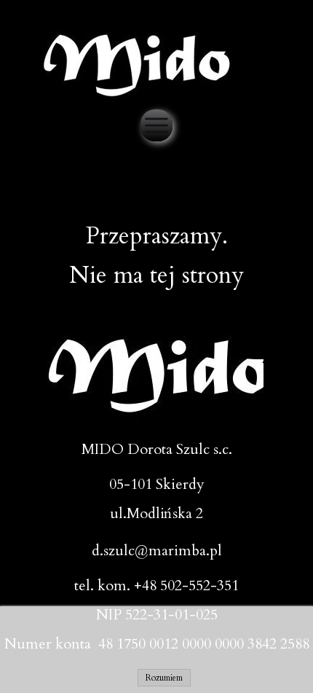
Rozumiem (164, 678)
